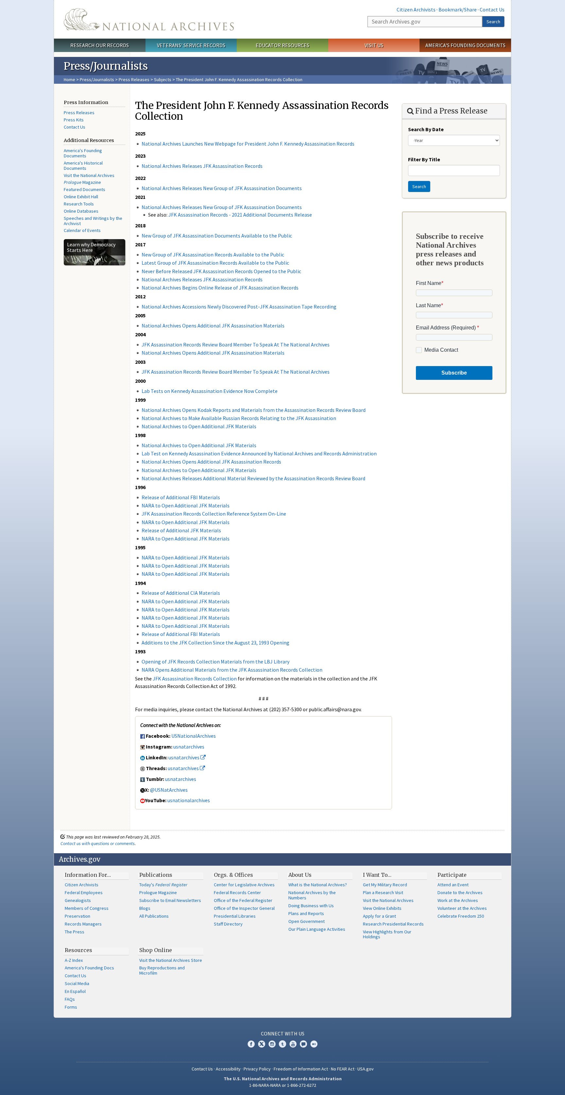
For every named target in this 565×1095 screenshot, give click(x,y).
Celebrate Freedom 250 (460, 916)
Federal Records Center (237, 892)
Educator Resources (282, 45)
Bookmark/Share (457, 9)
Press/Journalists (97, 79)
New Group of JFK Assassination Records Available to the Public (213, 254)
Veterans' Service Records (191, 45)
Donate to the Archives (460, 892)
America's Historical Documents (83, 165)
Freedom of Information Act (301, 1069)
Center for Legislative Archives (244, 885)
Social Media (77, 983)
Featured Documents (84, 189)
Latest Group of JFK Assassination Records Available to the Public (215, 262)
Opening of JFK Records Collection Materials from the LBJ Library (215, 661)
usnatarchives (188, 746)
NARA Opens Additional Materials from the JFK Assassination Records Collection (232, 669)
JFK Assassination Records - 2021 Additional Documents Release (240, 214)
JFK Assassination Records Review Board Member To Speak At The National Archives (236, 344)
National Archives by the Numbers (312, 895)
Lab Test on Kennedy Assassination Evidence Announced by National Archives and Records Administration (259, 453)
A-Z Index (74, 960)
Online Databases (81, 211)
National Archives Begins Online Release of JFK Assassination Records (220, 287)
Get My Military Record (385, 885)
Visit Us (374, 45)
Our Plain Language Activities (316, 929)
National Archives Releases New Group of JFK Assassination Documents (222, 188)
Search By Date (426, 129)
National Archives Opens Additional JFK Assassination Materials (213, 325)
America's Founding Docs (89, 968)
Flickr (314, 1044)
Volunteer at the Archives (462, 908)
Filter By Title (424, 159)
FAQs (70, 999)
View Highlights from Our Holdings (387, 934)
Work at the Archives (457, 900)
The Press (74, 932)
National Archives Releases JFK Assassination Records (202, 166)
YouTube (293, 1044)
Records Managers (83, 924)
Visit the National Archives (89, 175)
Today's (163, 885)
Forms (71, 1007)
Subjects (162, 79)
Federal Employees (84, 892)
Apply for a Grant (379, 916)
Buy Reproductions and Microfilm (162, 970)
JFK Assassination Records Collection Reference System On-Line (214, 513)
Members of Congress (87, 908)
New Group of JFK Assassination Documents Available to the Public (217, 235)
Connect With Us (282, 1033)
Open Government (306, 921)
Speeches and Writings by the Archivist (93, 220)
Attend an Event (453, 885)
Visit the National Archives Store (170, 960)
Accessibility (228, 1069)
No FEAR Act (342, 1069)
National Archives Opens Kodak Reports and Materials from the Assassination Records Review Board (254, 410)
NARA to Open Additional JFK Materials (186, 505)
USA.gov (365, 1069)
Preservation (77, 916)
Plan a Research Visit (383, 892)
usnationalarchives (188, 800)
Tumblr (282, 1044)
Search (493, 22)
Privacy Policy (257, 1069)
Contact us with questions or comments (97, 843)
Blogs (144, 908)
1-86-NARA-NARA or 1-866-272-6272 (282, 1085)
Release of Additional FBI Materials (181, 497)
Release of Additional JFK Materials (181, 530)
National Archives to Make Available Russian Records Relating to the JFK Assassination (239, 418)
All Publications (154, 916)
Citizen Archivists (416, 9)
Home (69, 79)
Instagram (272, 1044)
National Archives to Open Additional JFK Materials (199, 426)
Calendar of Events (82, 230)
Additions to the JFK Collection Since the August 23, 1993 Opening (215, 642)
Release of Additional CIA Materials (181, 593)
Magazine (82, 182)
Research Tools (79, 204)
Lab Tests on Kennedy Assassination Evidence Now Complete (210, 391)
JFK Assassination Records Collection (195, 678)
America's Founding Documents (465, 45)
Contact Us (492, 9)
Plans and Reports (306, 913)
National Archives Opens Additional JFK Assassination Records (211, 461)
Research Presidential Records (393, 924)
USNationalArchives (193, 736)
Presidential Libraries (235, 916)
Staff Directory (228, 924)
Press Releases (134, 79)
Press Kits (74, 120)
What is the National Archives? (317, 885)
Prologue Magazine (158, 892)
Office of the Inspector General (244, 908)
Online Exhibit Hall (81, 197)
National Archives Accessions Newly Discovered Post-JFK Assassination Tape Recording (239, 306)
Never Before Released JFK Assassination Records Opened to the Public (221, 271)
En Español (75, 991)
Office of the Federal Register (243, 900)
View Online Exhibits (382, 908)
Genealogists (78, 900)
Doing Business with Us (311, 906)
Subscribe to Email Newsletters (170, 900)
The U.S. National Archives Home (149, 19)
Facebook (251, 1044)
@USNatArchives (169, 789)
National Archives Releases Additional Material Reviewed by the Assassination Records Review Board (253, 478)
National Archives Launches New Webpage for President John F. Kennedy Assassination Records (248, 143)
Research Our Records (99, 45)
